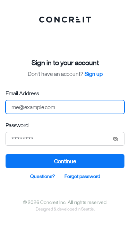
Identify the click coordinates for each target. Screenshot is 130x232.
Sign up (94, 74)
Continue (65, 161)
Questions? (42, 176)
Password (17, 125)
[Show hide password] (115, 139)
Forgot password (82, 176)
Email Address (22, 93)
